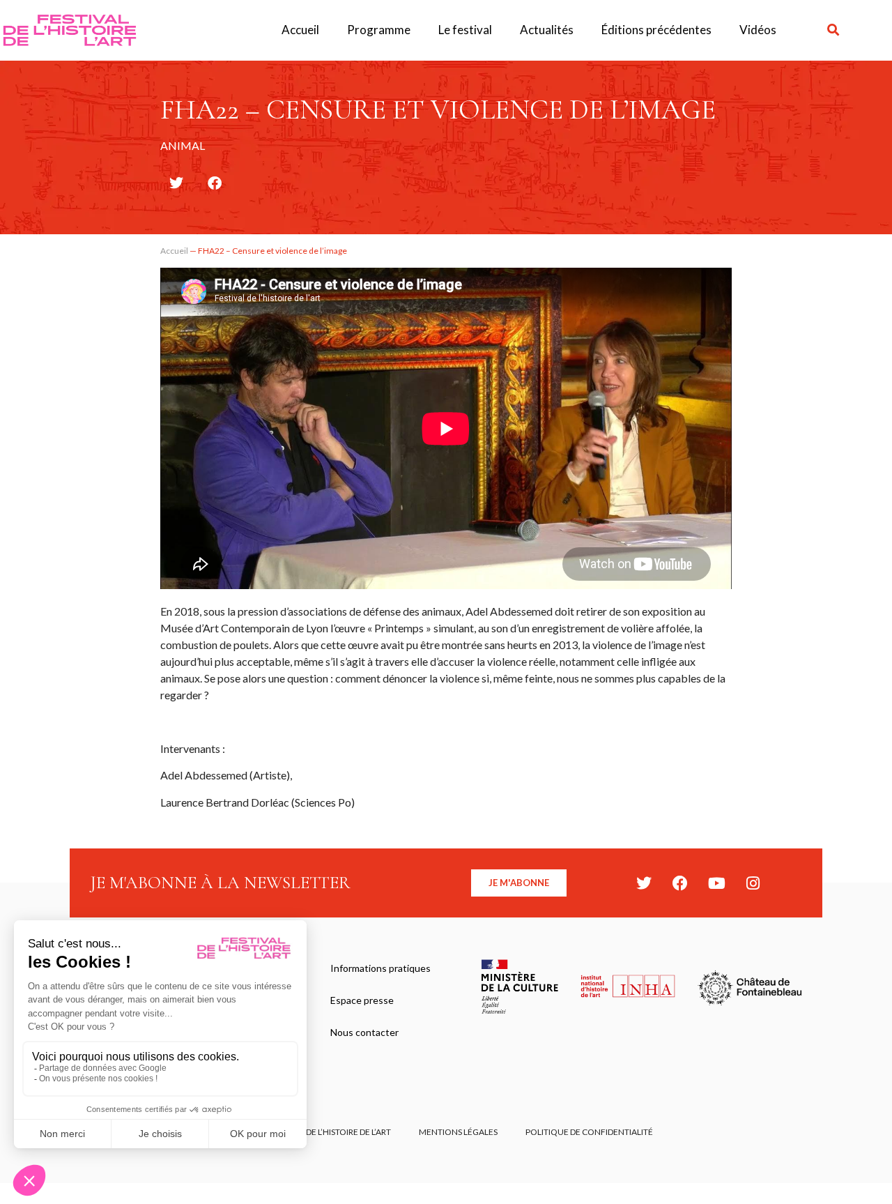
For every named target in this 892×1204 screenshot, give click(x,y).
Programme (378, 29)
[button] (833, 30)
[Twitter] (644, 883)
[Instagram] (752, 883)
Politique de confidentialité (589, 1132)
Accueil (300, 29)
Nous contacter (364, 1032)
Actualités (547, 29)
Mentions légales (458, 1132)
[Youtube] (716, 883)
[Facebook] (680, 883)
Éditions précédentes (656, 29)
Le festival (465, 29)
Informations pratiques (380, 968)
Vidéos (757, 29)
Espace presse (362, 1000)
